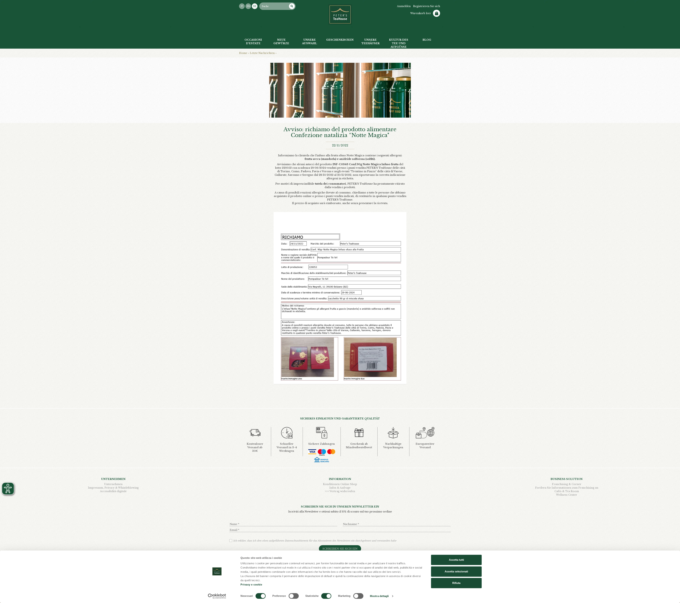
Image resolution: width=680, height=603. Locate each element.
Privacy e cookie (251, 584)
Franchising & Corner (566, 484)
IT (242, 6)
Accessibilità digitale (113, 491)
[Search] (292, 6)
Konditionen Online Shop (340, 484)
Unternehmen (113, 484)
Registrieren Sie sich (426, 6)
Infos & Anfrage (339, 487)
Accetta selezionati (456, 571)
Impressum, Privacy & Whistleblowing (113, 487)
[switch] (294, 596)
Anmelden (404, 6)
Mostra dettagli (379, 596)
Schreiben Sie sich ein (340, 548)
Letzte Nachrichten (262, 53)
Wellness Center (566, 494)
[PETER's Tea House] (340, 14)
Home (243, 53)
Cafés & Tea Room (566, 491)
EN (248, 6)
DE (254, 6)
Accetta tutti (456, 559)
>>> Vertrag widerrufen (340, 491)
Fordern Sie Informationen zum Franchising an (566, 487)
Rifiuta (456, 582)
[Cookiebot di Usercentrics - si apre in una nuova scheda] (217, 596)
